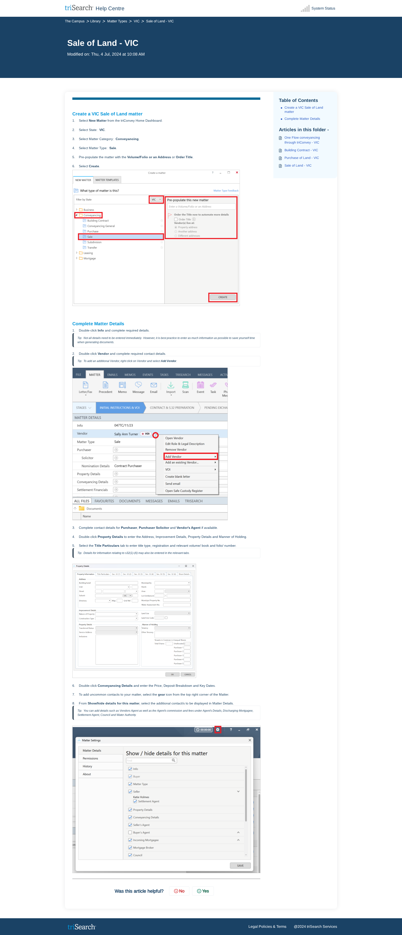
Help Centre (110, 8)
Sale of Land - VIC (298, 165)
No (181, 891)
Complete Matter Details (302, 119)
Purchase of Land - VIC (302, 158)
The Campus (75, 21)
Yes (205, 891)
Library (95, 21)
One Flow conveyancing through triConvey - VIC (302, 140)
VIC (137, 21)
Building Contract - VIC (301, 150)
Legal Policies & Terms (267, 926)
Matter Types (117, 21)
